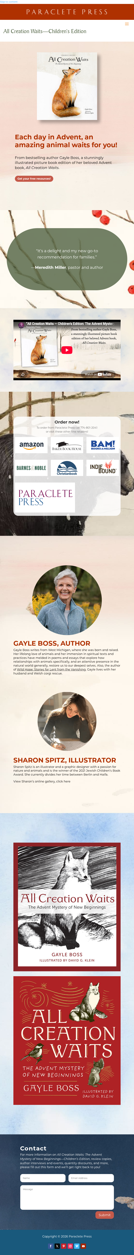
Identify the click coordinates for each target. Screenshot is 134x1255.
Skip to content (9, 1)
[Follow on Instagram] (70, 1246)
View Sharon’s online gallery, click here (41, 781)
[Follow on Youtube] (83, 1246)
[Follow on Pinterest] (63, 1246)
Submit (105, 1215)
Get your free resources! (34, 178)
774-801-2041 (88, 427)
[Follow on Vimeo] (76, 1246)
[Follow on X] (57, 1246)
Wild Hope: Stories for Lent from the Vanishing (51, 669)
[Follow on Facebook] (50, 1246)
